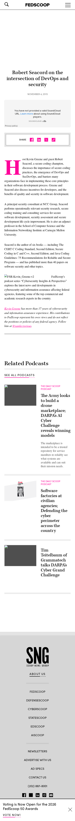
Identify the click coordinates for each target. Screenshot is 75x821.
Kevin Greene (12, 308)
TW (31, 794)
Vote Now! (12, 815)
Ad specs (37, 768)
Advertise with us (37, 760)
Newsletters (37, 751)
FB (24, 794)
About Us (37, 674)
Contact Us (37, 777)
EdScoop (38, 726)
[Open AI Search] (11, 4)
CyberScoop (37, 709)
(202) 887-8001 (37, 786)
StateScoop (37, 718)
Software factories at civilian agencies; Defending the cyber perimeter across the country (54, 510)
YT (51, 794)
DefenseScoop (37, 700)
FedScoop (37, 691)
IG (44, 794)
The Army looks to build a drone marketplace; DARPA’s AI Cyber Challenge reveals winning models (55, 415)
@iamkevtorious (21, 326)
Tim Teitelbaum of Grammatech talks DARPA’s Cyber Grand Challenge (54, 563)
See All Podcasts (19, 375)
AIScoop (37, 735)
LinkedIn (37, 794)
